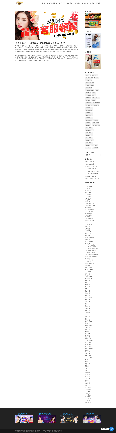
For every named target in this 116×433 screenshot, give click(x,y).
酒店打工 (87, 370)
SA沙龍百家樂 (89, 87)
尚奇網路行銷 (88, 278)
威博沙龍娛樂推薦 (49, 49)
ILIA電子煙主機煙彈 (90, 252)
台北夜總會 (88, 342)
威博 (30, 48)
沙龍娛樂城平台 (89, 117)
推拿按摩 (87, 275)
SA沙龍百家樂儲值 (90, 90)
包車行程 (87, 292)
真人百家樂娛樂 (52, 3)
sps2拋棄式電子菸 (89, 209)
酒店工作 (87, 354)
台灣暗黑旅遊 (88, 277)
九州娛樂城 (48, 46)
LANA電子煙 (88, 389)
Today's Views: (89, 161)
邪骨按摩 (87, 350)
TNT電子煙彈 (88, 297)
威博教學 (37, 49)
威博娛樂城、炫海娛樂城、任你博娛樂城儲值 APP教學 (40, 43)
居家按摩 (87, 378)
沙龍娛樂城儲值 (89, 112)
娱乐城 (93, 95)
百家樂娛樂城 (69, 51)
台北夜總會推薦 (89, 348)
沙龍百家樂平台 (89, 142)
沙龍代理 (97, 97)
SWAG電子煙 (88, 267)
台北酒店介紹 (88, 346)
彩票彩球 (77, 3)
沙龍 (37, 51)
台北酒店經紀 (88, 233)
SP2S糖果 (87, 265)
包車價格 (87, 286)
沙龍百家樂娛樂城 (89, 140)
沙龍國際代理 (89, 102)
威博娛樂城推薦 (66, 48)
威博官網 (25, 49)
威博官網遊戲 (31, 49)
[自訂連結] (111, 429)
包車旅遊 (87, 293)
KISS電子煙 (88, 192)
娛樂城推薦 (73, 49)
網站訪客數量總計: (90, 178)
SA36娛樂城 (94, 75)
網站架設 (87, 239)
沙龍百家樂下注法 (96, 125)
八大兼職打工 (88, 187)
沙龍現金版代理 (95, 122)
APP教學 (42, 46)
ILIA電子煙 (88, 188)
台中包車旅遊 (88, 325)
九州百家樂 (54, 46)
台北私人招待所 (89, 269)
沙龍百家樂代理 (89, 127)
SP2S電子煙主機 (89, 218)
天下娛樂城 (26, 48)
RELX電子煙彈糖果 (89, 211)
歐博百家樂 (32, 51)
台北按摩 (87, 359)
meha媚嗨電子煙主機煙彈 (91, 254)
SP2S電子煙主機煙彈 (90, 250)
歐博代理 (20, 51)
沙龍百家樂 (46, 51)
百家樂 (98, 3)
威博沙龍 (42, 49)
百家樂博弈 (62, 51)
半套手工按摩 (88, 357)
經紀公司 (87, 280)
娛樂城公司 (61, 49)
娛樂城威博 (67, 49)
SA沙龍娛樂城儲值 (90, 85)
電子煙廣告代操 (89, 241)
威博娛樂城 (50, 48)
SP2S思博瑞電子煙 (89, 263)
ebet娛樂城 (88, 75)
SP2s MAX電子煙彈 (90, 205)
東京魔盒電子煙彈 (89, 220)
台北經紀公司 (88, 374)
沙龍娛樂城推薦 (89, 120)
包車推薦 (87, 284)
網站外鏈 (87, 320)
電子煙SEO (88, 243)
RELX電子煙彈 (88, 224)
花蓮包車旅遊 (88, 322)
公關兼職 (87, 312)
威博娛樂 (44, 48)
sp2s (86, 185)
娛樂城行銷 (88, 338)
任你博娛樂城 (60, 46)
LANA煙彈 (87, 222)
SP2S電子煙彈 (88, 213)
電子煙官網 (88, 258)
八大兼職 (87, 228)
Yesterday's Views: (90, 166)
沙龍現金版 (88, 122)
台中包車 (87, 333)
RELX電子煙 (88, 194)
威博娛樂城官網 (57, 48)
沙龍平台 (96, 120)
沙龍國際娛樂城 (96, 102)
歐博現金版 (26, 51)
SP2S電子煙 (88, 196)
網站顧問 (87, 202)
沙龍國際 (40, 51)
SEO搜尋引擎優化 (89, 237)
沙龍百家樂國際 (89, 137)
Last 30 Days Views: (90, 171)
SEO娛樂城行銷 (89, 340)
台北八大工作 (88, 232)
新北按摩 (87, 376)
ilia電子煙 (87, 200)
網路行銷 (87, 235)
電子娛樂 (62, 3)
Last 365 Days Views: (90, 173)
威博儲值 (39, 48)
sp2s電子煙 (88, 190)
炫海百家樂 (52, 51)
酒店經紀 (87, 230)
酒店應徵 (87, 308)
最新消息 (85, 3)
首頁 (43, 3)
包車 (86, 282)
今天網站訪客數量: (90, 164)
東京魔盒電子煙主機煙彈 (91, 256)
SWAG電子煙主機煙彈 (90, 245)
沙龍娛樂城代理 (89, 110)
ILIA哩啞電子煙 (89, 260)
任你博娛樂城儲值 (69, 46)
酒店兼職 (87, 226)
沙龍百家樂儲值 (89, 132)
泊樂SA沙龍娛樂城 (21, 46)
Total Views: (88, 176)
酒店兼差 (87, 307)
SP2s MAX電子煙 (89, 203)
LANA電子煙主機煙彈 (90, 247)
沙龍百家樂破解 (89, 145)
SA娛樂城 (96, 77)
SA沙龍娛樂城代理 (90, 82)
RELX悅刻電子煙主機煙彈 (91, 248)
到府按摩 (87, 380)
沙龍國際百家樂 (89, 105)
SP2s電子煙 (88, 207)
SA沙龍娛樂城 (89, 80)
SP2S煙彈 (87, 217)
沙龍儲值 (88, 100)
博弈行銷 (87, 337)
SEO (86, 303)
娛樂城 (92, 3)
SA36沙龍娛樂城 (89, 77)
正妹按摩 (87, 363)
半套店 (87, 361)
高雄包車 (87, 327)
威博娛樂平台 (73, 48)
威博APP (34, 48)
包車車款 (87, 290)
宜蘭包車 (87, 329)
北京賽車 (20, 48)
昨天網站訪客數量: (90, 169)
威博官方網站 (18, 49)
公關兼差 (87, 310)
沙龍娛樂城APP (89, 107)
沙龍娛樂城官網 (89, 115)
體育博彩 (70, 3)
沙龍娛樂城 (96, 105)
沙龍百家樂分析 (89, 135)
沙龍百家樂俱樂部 (89, 130)
